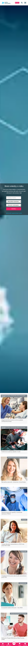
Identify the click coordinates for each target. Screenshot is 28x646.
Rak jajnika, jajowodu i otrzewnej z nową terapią (14, 482)
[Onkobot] (3, 643)
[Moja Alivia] (8, 643)
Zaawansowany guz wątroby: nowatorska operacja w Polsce (12, 513)
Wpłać (19, 645)
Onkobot (2, 645)
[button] (25, 2)
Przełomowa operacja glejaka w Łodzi (11, 451)
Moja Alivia (8, 645)
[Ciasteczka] (25, 643)
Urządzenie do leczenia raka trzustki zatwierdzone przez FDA (14, 576)
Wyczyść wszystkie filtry (14, 213)
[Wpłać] (19, 643)
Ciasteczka (25, 645)
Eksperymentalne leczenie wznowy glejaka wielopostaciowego (12, 420)
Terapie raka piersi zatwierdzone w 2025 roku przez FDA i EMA (13, 544)
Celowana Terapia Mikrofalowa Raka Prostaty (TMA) (13, 638)
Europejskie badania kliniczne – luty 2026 (12, 607)
